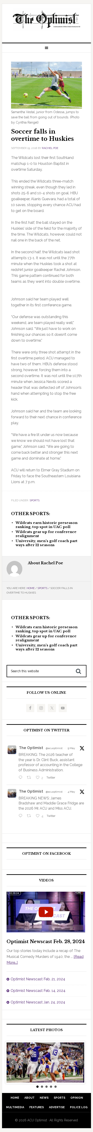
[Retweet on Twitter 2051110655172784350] (30, 816)
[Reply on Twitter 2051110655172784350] (21, 816)
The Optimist (31, 748)
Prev (12, 1062)
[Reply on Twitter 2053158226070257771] (21, 777)
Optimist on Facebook (46, 854)
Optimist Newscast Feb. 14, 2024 (38, 990)
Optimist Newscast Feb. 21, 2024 (38, 979)
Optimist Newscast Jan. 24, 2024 (38, 1002)
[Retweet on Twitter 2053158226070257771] (30, 777)
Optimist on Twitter (46, 730)
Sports (35, 500)
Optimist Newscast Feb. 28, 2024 (46, 941)
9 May (71, 748)
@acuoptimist (54, 748)
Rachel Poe (50, 148)
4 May (71, 791)
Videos (46, 880)
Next (80, 1062)
